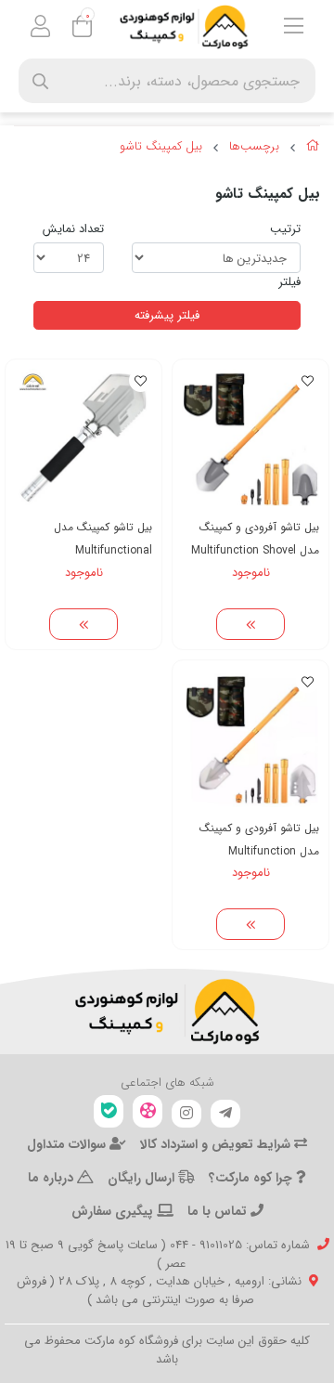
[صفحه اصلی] (313, 148)
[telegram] (225, 1113)
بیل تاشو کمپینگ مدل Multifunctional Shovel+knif (103, 539)
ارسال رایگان (143, 1178)
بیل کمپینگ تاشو (161, 146)
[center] (40, 81)
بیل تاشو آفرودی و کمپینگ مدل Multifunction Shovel (255, 538)
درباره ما (52, 1178)
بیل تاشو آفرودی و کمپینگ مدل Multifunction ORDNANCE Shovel (259, 840)
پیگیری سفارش (114, 1211)
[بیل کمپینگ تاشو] (167, 1011)
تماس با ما (218, 1211)
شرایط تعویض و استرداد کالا (217, 1144)
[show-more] (250, 624)
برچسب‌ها (254, 146)
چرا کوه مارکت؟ (252, 1178)
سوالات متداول (68, 1144)
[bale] (108, 1111)
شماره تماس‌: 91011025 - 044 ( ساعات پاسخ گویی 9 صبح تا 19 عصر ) (158, 1254)
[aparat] (147, 1111)
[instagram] (186, 1113)
